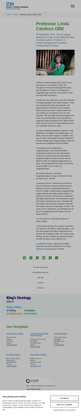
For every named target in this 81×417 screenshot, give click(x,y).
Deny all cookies (64, 405)
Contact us (40, 288)
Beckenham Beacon (14, 355)
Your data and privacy (40, 267)
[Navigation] (73, 6)
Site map (40, 277)
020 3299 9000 (12, 345)
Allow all (64, 398)
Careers (40, 283)
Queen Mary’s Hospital (38, 355)
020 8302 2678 (35, 366)
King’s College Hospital (15, 333)
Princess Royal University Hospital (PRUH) (39, 334)
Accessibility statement (40, 272)
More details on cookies (64, 410)
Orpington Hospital (60, 333)
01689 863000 (35, 347)
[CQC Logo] (32, 382)
